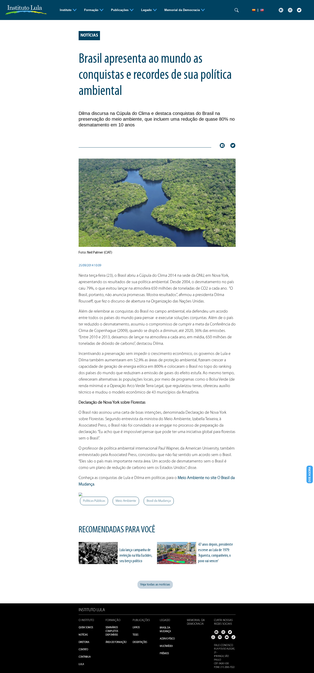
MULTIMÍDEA (166, 646)
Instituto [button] (66, 10)
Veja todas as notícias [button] (155, 584)
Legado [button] (147, 10)
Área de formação (116, 642)
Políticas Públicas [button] (94, 501)
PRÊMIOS (164, 653)
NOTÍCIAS (83, 635)
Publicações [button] (120, 10)
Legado (165, 620)
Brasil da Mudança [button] (159, 501)
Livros (136, 627)
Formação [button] (91, 10)
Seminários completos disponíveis (112, 631)
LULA (81, 664)
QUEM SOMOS (86, 627)
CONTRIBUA (85, 657)
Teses (135, 635)
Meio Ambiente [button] (126, 501)
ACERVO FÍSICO (167, 639)
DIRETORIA (84, 642)
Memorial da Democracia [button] (182, 10)
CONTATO (83, 649)
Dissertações (140, 642)
